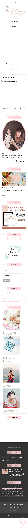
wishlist (17, 300)
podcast (8, 493)
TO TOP (25, 516)
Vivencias (4, 300)
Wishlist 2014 (4, 497)
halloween (13, 489)
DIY (3, 298)
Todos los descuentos (8, 188)
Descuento (19, 487)
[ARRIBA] (23, 523)
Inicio (15, 108)
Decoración (14, 487)
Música (6, 298)
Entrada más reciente (6, 108)
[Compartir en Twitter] (14, 69)
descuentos (4, 489)
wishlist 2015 (10, 497)
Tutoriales (23, 298)
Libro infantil (22, 491)
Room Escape (17, 298)
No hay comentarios (23, 69)
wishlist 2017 (23, 497)
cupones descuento (6, 487)
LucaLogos (17, 515)
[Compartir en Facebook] (11, 69)
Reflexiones (11, 298)
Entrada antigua (23, 108)
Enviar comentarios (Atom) (14, 111)
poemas (12, 493)
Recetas (16, 493)
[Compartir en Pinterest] (16, 69)
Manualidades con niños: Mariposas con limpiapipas (16, 470)
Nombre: (5, 270)
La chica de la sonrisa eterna (8, 491)
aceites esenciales (11, 300)
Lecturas (17, 491)
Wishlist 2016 (16, 497)
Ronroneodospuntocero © (14, 447)
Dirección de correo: (8, 275)
